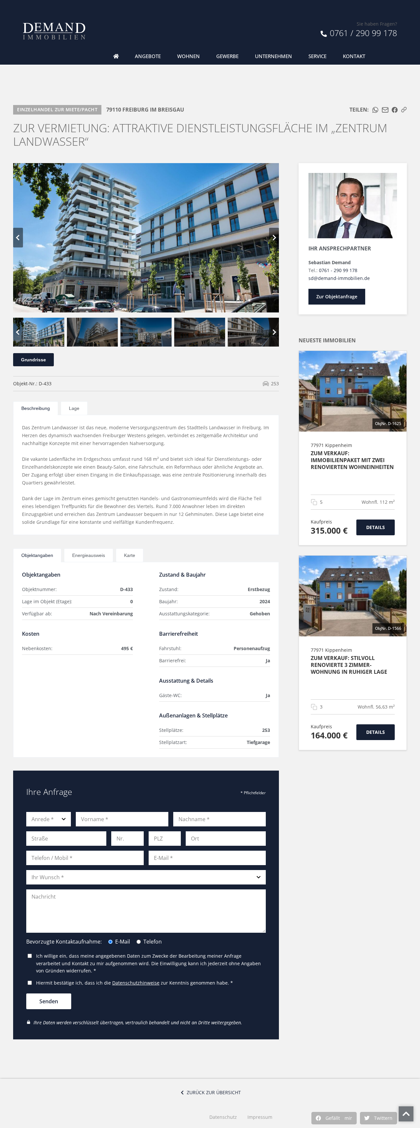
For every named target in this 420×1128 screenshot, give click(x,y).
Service (317, 56)
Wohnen (188, 56)
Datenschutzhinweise (135, 983)
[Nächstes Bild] (274, 237)
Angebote (148, 56)
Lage (74, 408)
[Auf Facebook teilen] (394, 110)
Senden (48, 1001)
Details (375, 527)
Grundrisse (33, 359)
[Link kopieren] (404, 110)
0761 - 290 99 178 (338, 270)
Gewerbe (227, 56)
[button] (334, 1118)
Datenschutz (223, 1117)
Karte (129, 555)
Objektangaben (37, 555)
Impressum (259, 1117)
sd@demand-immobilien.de (339, 278)
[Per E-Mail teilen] (385, 110)
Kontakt (354, 56)
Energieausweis (88, 555)
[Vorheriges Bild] (18, 237)
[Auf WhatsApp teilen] (375, 110)
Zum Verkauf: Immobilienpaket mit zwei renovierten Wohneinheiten (352, 460)
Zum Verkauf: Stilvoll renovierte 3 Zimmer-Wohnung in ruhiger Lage (349, 664)
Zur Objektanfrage (336, 296)
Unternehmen (273, 56)
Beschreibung (35, 408)
